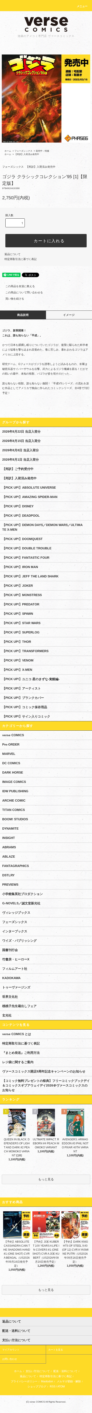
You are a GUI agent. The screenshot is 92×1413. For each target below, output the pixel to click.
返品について (12, 254)
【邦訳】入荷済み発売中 (27, 154)
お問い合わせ (9, 1359)
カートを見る (55, 1349)
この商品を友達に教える (20, 286)
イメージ (69, 314)
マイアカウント (10, 1349)
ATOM (61, 1386)
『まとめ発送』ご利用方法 (21, 1052)
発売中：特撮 (42, 151)
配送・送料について (65, 1371)
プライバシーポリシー (24, 1381)
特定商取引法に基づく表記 (20, 259)
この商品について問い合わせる (24, 292)
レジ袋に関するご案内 (17, 1062)
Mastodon (47, 1381)
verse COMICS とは (16, 1034)
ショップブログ (36, 1386)
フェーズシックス (23, 151)
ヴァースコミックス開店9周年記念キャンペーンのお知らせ (43, 1071)
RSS (52, 1386)
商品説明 (23, 314)
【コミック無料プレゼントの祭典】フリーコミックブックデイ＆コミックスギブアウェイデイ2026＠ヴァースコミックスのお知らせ (46, 1085)
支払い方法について (38, 1371)
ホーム (7, 151)
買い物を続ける (14, 298)
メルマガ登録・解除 (69, 1381)
